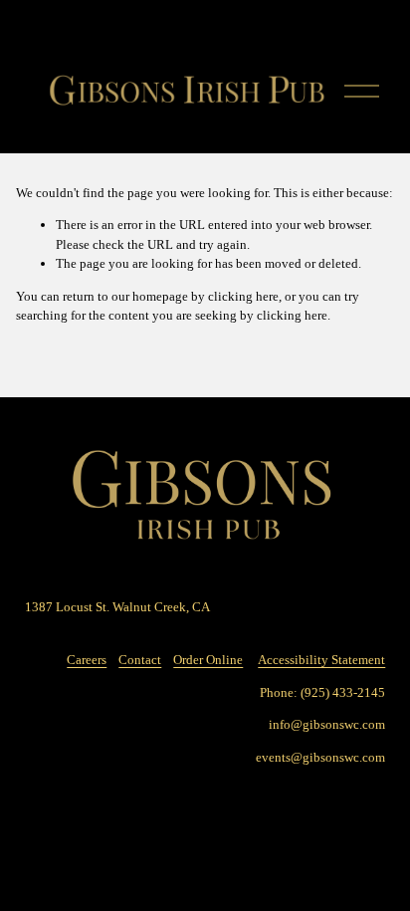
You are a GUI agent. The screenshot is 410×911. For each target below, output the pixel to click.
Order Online (208, 659)
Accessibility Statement (321, 659)
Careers (86, 659)
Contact (139, 659)
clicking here (243, 296)
